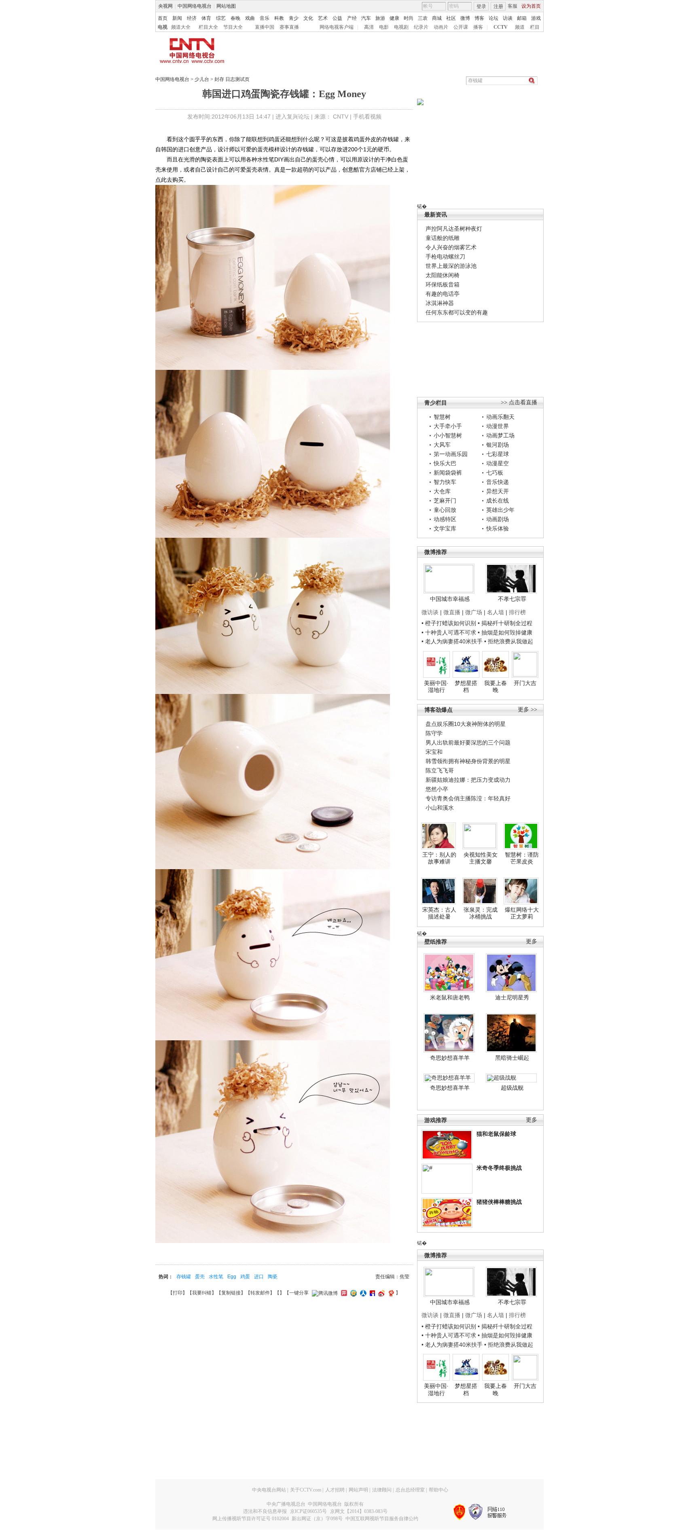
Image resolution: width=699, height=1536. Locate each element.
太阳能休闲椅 (443, 275)
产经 (352, 18)
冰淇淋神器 (440, 303)
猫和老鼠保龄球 (496, 1134)
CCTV (501, 27)
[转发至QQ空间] (352, 1293)
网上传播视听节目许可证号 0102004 (250, 1518)
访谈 (508, 18)
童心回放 (445, 510)
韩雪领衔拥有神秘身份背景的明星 (468, 761)
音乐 (264, 18)
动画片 (441, 27)
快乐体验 (497, 528)
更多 (531, 941)
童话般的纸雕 (443, 238)
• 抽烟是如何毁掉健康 (505, 632)
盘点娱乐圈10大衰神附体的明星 (466, 724)
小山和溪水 (440, 807)
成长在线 (497, 500)
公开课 (460, 27)
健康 (394, 18)
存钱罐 (183, 1276)
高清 (369, 27)
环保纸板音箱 (443, 284)
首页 (162, 18)
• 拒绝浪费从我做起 (508, 641)
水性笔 (216, 1276)
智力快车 (445, 482)
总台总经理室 (410, 1490)
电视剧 (401, 27)
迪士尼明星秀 (512, 997)
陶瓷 (272, 1276)
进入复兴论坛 (292, 116)
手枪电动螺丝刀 (445, 256)
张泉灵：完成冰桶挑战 (481, 913)
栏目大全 (208, 27)
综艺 (221, 18)
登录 (481, 6)
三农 (423, 18)
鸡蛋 (245, 1276)
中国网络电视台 (195, 6)
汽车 (366, 18)
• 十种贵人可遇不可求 (450, 632)
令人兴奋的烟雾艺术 (451, 247)
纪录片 (421, 27)
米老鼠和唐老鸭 (450, 997)
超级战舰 (512, 1087)
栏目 (535, 27)
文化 (308, 18)
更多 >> (527, 709)
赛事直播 (289, 27)
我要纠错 (202, 1293)
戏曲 (250, 18)
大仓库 (442, 491)
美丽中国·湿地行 (436, 687)
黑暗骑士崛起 (512, 1057)
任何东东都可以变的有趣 (457, 312)
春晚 (235, 18)
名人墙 (495, 612)
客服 (512, 6)
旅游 (380, 18)
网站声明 (358, 1490)
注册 (498, 6)
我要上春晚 (495, 687)
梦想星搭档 (466, 687)
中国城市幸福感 (450, 599)
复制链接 (231, 1293)
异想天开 (497, 491)
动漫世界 (497, 426)
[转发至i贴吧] (371, 1293)
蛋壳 (200, 1276)
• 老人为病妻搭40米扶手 (452, 641)
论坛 (493, 18)
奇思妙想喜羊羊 (450, 1057)
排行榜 (517, 612)
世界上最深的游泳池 (451, 266)
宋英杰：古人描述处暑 (439, 913)
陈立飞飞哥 (440, 770)
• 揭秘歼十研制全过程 (505, 623)
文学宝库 (445, 528)
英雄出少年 (500, 510)
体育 (206, 18)
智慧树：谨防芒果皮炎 (522, 858)
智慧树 (442, 417)
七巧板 (494, 472)
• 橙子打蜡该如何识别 (449, 623)
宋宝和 (434, 752)
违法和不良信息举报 (265, 1511)
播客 (478, 27)
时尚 (408, 18)
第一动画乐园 (451, 454)
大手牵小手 (448, 426)
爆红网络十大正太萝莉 (522, 913)
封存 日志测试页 (232, 79)
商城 (437, 18)
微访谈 (430, 612)
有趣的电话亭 (443, 294)
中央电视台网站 (269, 1490)
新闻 (177, 18)
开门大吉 (525, 683)
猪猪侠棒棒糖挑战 (499, 1202)
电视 (162, 27)
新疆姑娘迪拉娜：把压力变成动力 (468, 779)
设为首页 (531, 6)
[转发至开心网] (343, 1293)
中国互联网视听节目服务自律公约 (381, 1518)
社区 (451, 18)
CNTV (340, 116)
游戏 (536, 18)
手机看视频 (367, 116)
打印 (177, 1293)
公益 (337, 18)
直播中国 (264, 27)
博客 (479, 18)
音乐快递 (497, 482)
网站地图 (226, 6)
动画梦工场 (500, 435)
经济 (192, 18)
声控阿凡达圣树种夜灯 (454, 228)
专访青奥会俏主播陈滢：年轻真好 (468, 798)
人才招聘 (335, 1490)
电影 (384, 27)
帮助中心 (438, 1490)
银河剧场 (497, 444)
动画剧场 (497, 519)
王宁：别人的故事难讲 (439, 858)
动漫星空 (497, 463)
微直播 (451, 612)
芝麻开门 (445, 500)
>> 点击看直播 (519, 402)
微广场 (473, 612)
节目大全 (233, 27)
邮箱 (522, 18)
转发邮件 (260, 1293)
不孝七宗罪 (512, 599)
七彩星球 (497, 454)
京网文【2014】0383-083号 (359, 1511)
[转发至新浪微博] (380, 1293)
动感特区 (445, 519)
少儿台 (202, 79)
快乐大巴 (445, 463)
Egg (231, 1276)
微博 (465, 18)
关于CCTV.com (305, 1490)
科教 (279, 18)
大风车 (442, 444)
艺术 (323, 18)
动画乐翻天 (500, 417)
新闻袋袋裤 (448, 472)
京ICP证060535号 (308, 1511)
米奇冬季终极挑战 (499, 1168)
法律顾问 (382, 1490)
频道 (520, 27)
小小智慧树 (448, 435)
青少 (294, 18)
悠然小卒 (437, 789)
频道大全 (181, 27)
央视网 (165, 6)
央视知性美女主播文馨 (481, 858)
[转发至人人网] (362, 1293)
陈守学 (434, 733)
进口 (259, 1276)
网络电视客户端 (337, 27)
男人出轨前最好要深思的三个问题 (468, 742)
